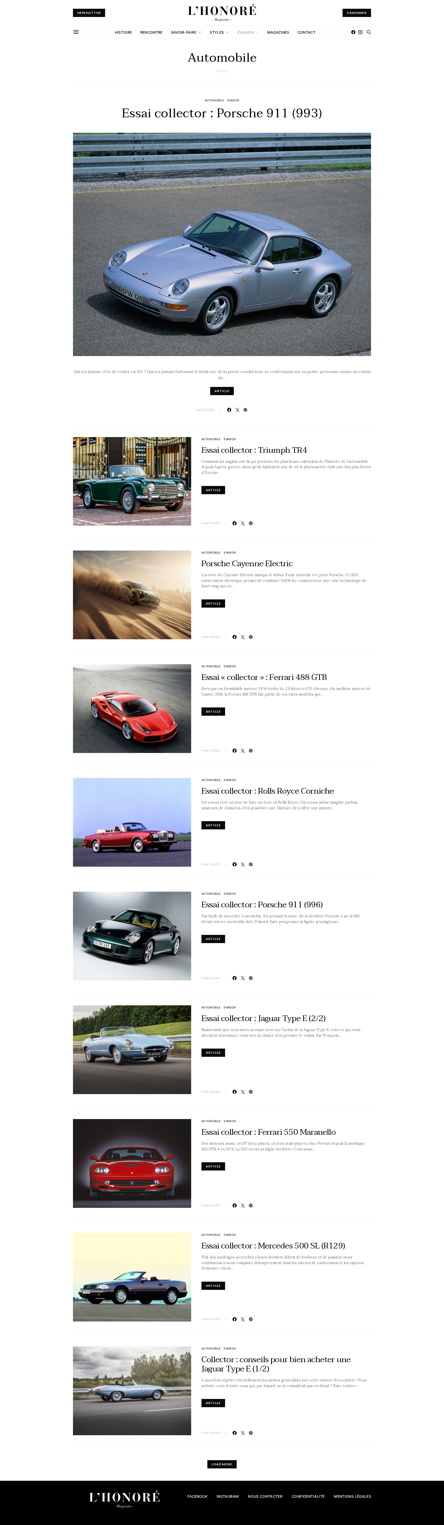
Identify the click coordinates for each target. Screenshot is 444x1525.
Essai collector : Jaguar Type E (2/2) (263, 1018)
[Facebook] (353, 32)
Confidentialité (308, 1496)
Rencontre (151, 32)
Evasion (245, 32)
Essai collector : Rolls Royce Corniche (267, 791)
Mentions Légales (352, 1496)
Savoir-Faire (183, 32)
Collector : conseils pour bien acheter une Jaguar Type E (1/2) (275, 1364)
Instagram (228, 1496)
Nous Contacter (265, 1496)
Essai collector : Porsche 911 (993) (222, 113)
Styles (217, 32)
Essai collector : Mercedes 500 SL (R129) (273, 1246)
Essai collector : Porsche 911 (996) (261, 905)
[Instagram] (360, 32)
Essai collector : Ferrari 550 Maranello (268, 1132)
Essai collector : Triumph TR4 (254, 450)
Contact (307, 32)
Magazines (278, 32)
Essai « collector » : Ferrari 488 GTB (264, 677)
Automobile (214, 100)
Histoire (123, 32)
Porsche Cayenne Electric (247, 563)
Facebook (197, 1496)
